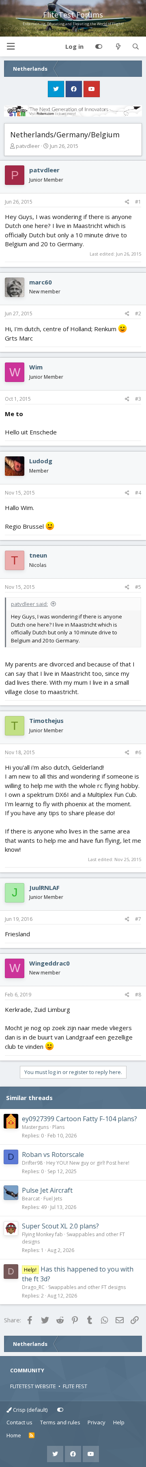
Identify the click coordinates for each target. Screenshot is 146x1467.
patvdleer (28, 146)
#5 (138, 587)
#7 (138, 919)
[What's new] (118, 47)
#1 (138, 201)
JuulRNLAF (44, 887)
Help (119, 1422)
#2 (138, 313)
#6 (138, 752)
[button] (10, 46)
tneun (38, 555)
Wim (36, 367)
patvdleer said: (29, 604)
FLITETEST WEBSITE (33, 1386)
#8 (138, 994)
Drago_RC (33, 1287)
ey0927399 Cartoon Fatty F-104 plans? (79, 1118)
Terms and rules (60, 1422)
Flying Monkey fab (42, 1234)
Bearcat (31, 1198)
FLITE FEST (75, 1386)
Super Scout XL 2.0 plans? (60, 1226)
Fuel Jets (52, 1198)
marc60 (40, 282)
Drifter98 (32, 1162)
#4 (138, 492)
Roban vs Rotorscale (53, 1154)
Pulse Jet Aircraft (47, 1190)
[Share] (127, 202)
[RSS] (31, 1435)
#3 (138, 398)
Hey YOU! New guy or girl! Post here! (87, 1162)
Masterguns (35, 1127)
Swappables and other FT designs (87, 1287)
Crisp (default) (29, 1409)
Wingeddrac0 (49, 963)
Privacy (96, 1422)
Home (13, 1435)
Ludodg (40, 461)
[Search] (135, 47)
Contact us (19, 1422)
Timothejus (46, 720)
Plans (58, 1127)
